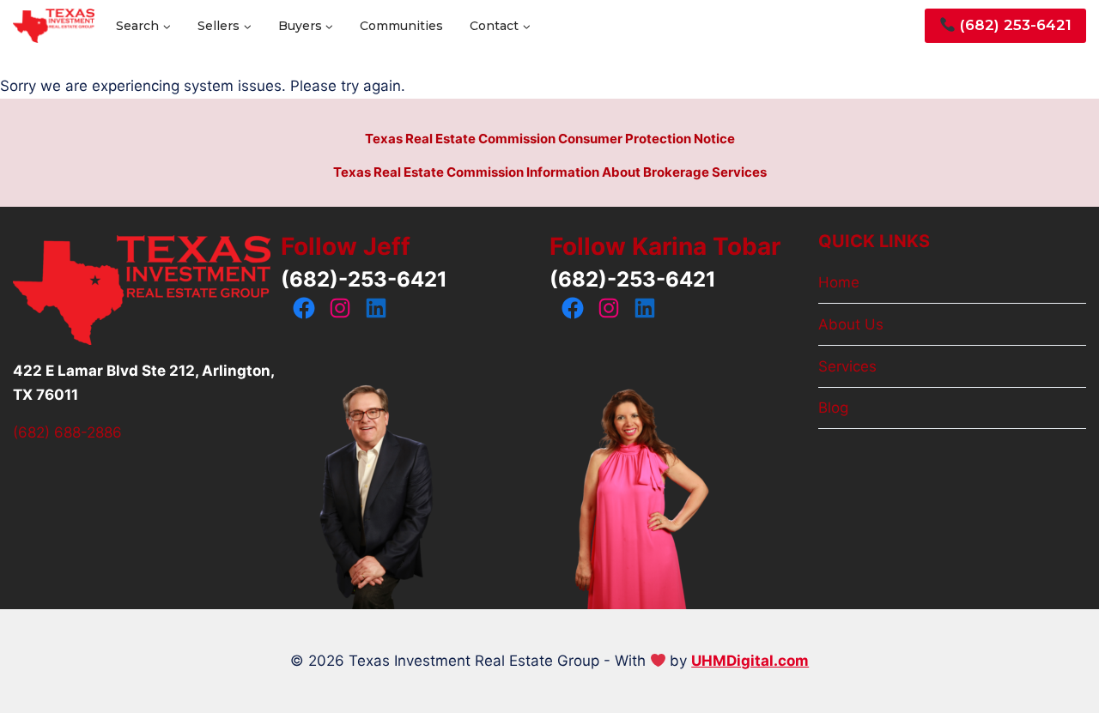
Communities (401, 25)
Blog (833, 407)
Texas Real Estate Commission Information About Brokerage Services (550, 172)
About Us (850, 324)
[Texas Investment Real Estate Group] (53, 26)
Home (838, 282)
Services (847, 366)
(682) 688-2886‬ (67, 432)
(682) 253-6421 (1014, 24)
